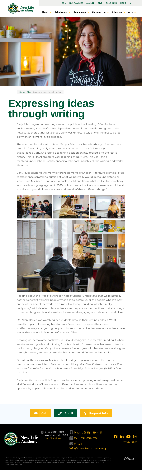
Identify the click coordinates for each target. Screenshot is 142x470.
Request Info (98, 413)
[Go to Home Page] (21, 8)
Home (123, 3)
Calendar (111, 3)
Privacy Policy (129, 442)
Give (100, 3)
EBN (64, 3)
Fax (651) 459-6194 (86, 438)
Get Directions (53, 438)
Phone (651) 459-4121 (88, 432)
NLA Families (76, 3)
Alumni (90, 3)
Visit (44, 413)
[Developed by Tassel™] (129, 462)
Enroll (69, 413)
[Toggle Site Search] (130, 3)
